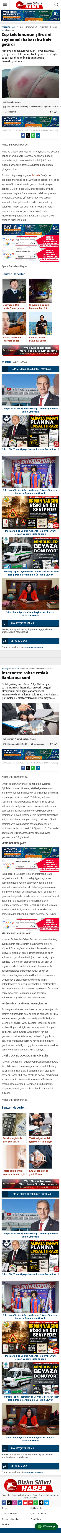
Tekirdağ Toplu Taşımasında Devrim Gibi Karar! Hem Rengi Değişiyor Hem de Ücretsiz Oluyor (30, 573)
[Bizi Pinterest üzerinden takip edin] (30, 1502)
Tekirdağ (36, 175)
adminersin (11, 112)
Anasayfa (6, 27)
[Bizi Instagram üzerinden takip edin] (14, 1502)
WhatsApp (49, 1526)
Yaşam (17, 102)
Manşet (15, 27)
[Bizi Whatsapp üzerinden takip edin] (35, 1502)
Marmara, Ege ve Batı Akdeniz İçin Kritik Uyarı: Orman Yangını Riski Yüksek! (30, 532)
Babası (23, 362)
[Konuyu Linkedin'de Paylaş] (38, 135)
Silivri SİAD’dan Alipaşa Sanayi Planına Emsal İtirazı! (30, 449)
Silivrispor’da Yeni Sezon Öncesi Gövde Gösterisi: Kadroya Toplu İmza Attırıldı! (30, 492)
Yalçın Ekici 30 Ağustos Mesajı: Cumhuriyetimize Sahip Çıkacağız (30, 410)
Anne (15, 362)
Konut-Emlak (22, 739)
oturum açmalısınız (33, 647)
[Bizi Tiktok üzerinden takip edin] (41, 1502)
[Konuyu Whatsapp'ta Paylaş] (33, 135)
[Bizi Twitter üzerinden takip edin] (9, 1502)
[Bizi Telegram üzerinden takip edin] (46, 1502)
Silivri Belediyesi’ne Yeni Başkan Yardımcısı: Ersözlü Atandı (30, 614)
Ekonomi (15, 669)
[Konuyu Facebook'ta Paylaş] (23, 135)
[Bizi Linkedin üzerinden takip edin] (20, 1502)
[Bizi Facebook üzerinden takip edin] (4, 1502)
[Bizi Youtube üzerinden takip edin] (25, 1502)
